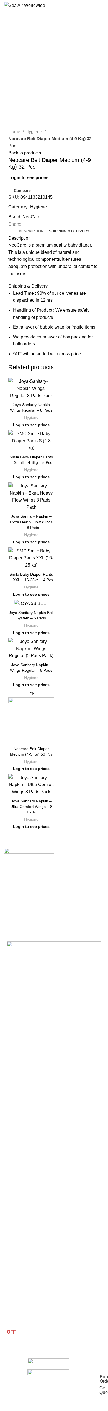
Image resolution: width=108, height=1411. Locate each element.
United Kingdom (21, 1239)
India (11, 1220)
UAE (11, 1230)
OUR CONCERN (21, 1111)
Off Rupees (17, 1168)
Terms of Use (18, 1273)
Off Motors (16, 1177)
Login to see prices (28, 177)
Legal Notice (18, 1292)
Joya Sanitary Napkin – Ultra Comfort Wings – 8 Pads (31, 806)
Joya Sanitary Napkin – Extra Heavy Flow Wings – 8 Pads (31, 521)
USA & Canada (20, 1249)
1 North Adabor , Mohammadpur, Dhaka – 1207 (51, 1068)
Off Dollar (15, 1158)
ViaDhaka (15, 1186)
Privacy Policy (19, 1283)
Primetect (15, 1120)
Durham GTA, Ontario (38, 1094)
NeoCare (31, 217)
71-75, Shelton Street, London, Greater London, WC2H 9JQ (49, 1083)
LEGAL (13, 1264)
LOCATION (17, 1057)
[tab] (31, 231)
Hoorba (13, 1130)
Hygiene (34, 131)
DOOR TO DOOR (22, 1202)
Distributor (16, 1311)
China (12, 1211)
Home (14, 131)
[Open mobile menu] (101, 5)
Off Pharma (17, 1139)
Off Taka (14, 1149)
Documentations (21, 1301)
